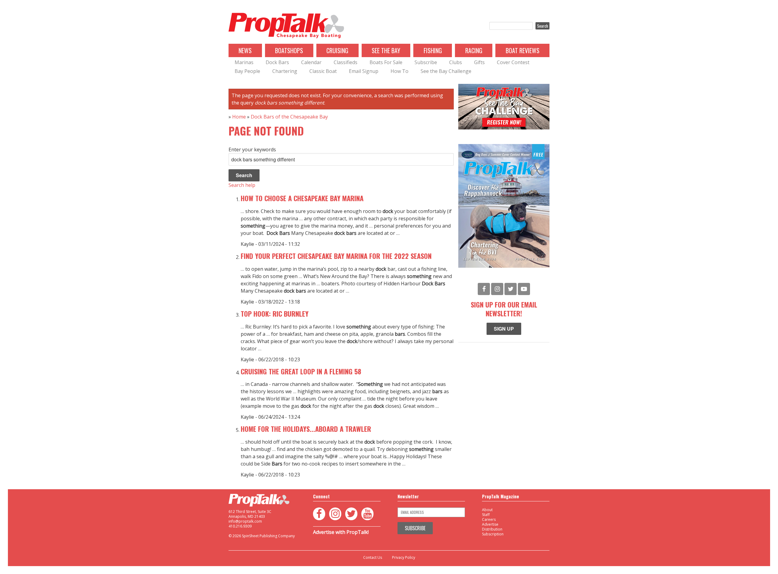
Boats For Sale (386, 62)
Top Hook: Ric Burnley (274, 313)
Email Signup (363, 71)
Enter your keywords (252, 149)
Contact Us (372, 557)
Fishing (433, 50)
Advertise (490, 524)
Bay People (247, 71)
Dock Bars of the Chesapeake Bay (289, 116)
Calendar (311, 62)
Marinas (244, 62)
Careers (489, 519)
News (245, 50)
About (487, 509)
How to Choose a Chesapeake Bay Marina (302, 198)
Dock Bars (277, 62)
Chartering (284, 71)
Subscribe (426, 62)
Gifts (479, 62)
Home (239, 116)
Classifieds (345, 62)
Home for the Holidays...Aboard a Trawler (306, 429)
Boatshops (289, 50)
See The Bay (386, 50)
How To (399, 71)
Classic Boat (323, 71)
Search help (242, 185)
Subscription (493, 534)
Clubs (455, 62)
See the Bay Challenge (446, 71)
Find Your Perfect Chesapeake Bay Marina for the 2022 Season (336, 256)
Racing (473, 50)
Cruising (337, 50)
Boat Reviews (522, 50)
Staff (486, 514)
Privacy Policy (403, 557)
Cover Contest (513, 62)
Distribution (492, 529)
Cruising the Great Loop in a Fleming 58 (301, 371)
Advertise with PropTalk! (341, 532)
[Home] (286, 26)
